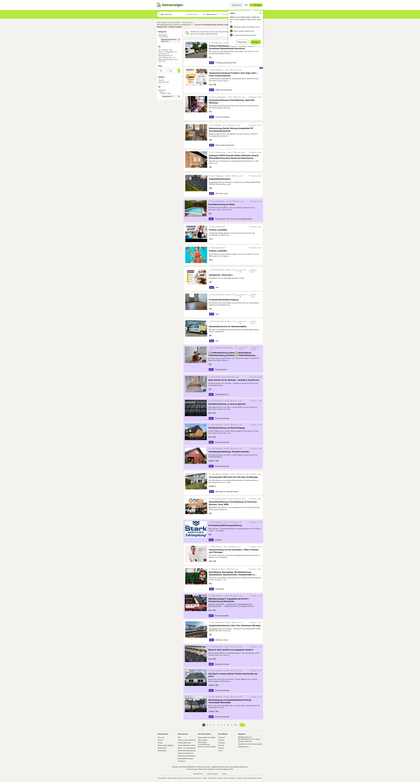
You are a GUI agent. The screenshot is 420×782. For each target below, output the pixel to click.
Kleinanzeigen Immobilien (207, 737)
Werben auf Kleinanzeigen (207, 746)
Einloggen (256, 42)
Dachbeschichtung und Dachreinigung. (226, 428)
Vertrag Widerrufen (184, 743)
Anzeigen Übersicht (245, 741)
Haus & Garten (163, 37)
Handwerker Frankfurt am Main (192, 778)
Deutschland (162, 90)
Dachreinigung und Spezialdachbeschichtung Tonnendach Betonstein (229, 701)
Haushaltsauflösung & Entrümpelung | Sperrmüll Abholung (231, 101)
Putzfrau (204, 778)
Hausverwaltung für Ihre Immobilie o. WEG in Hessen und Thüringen (234, 550)
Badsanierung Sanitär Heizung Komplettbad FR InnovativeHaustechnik (231, 129)
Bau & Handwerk (163, 50)
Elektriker (232, 778)
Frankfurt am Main (165, 93)
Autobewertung (243, 746)
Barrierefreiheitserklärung (186, 750)
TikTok (220, 750)
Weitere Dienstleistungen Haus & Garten (168, 60)
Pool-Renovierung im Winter (221, 204)
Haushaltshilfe (162, 54)
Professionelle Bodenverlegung (223, 299)
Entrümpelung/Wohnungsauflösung (225, 525)
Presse (160, 743)
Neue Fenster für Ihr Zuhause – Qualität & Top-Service (233, 380)
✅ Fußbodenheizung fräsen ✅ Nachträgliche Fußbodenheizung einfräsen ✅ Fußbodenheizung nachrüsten (231, 353)
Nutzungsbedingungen (185, 758)
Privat (160, 80)
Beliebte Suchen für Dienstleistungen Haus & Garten (249, 738)
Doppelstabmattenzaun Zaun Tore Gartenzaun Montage (235, 625)
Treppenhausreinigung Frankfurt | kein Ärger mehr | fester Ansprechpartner (233, 74)
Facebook (221, 737)
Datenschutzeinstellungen (187, 756)
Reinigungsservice (163, 55)
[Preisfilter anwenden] (179, 70)
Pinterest (221, 748)
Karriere (160, 740)
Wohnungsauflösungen (165, 57)
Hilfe (179, 737)
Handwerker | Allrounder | (221, 275)
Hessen (161, 92)
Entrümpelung (212, 778)
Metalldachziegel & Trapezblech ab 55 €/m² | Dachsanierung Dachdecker (228, 600)
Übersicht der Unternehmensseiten (250, 744)
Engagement (162, 748)
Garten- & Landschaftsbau (166, 52)
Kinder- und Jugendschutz (187, 748)
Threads (221, 745)
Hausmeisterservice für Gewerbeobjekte (227, 326)
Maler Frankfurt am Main (174, 778)
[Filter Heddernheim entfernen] (179, 96)
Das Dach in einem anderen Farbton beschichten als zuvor (232, 674)
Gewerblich (161, 82)
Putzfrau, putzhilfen (218, 230)
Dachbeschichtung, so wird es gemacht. (227, 404)
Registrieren (242, 42)
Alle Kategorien (162, 35)
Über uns (161, 737)
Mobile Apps (162, 750)
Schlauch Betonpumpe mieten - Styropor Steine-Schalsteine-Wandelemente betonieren (231, 47)
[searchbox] (172, 14)
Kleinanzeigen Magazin (166, 745)
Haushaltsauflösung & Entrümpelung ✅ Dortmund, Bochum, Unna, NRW (233, 503)
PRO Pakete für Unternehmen (204, 743)
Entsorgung (239, 778)
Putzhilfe (225, 778)
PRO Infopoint (203, 740)
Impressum (182, 761)
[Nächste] (242, 725)
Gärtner (220, 778)
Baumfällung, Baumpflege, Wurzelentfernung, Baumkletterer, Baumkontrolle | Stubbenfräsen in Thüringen (232, 573)
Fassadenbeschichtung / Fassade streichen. (229, 451)
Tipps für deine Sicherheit (187, 740)
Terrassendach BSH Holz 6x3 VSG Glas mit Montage (233, 477)
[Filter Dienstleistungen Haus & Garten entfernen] (179, 39)
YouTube (221, 740)
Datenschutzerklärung (185, 753)
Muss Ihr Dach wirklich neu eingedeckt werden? (230, 649)
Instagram (221, 743)
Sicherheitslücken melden (187, 745)
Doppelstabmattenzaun (220, 179)
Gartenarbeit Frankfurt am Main (253, 778)
